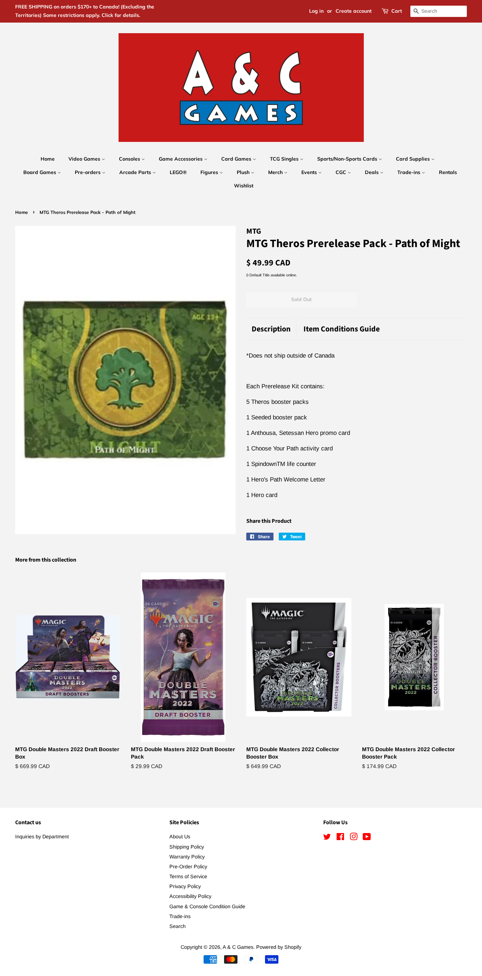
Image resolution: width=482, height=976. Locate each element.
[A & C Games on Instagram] (353, 838)
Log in (316, 11)
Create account (354, 11)
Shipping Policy (186, 847)
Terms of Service (188, 876)
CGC (342, 172)
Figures (209, 172)
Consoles (130, 159)
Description (271, 329)
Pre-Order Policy (188, 866)
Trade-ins (409, 172)
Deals (372, 172)
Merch (276, 172)
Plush (244, 172)
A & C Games (238, 947)
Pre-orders (88, 172)
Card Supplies (413, 159)
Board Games (40, 172)
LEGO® (178, 172)
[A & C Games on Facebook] (340, 838)
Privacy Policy (185, 886)
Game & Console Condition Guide (207, 906)
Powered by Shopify (278, 947)
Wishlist (243, 185)
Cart (396, 11)
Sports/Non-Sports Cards (348, 159)
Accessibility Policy (190, 896)
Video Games (85, 159)
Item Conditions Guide (341, 329)
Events (309, 172)
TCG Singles (285, 159)
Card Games (237, 159)
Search (177, 926)
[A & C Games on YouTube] (367, 838)
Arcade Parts (135, 172)
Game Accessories (181, 159)
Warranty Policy (187, 857)
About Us (179, 836)
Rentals (448, 172)
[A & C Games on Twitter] (327, 838)
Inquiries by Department (42, 836)
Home (48, 159)
